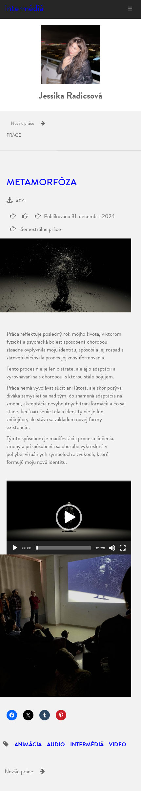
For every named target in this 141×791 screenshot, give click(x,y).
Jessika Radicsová (70, 95)
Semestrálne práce (40, 229)
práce (14, 135)
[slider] (63, 548)
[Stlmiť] (112, 548)
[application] (69, 517)
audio (56, 744)
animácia (28, 744)
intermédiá (24, 8)
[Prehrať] (15, 548)
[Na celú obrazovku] (122, 548)
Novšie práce (22, 123)
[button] (69, 517)
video (117, 744)
